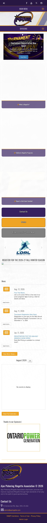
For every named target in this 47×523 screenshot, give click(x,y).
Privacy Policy (35, 516)
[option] (25, 244)
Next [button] (41, 247)
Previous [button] (5, 247)
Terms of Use (25, 516)
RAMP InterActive (13, 516)
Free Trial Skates (19, 293)
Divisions (23, 28)
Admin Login (23, 519)
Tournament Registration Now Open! (25, 314)
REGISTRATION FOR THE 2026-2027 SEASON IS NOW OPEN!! (26, 337)
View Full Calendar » (10, 414)
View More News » (9, 354)
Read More (23, 57)
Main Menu (23, 8)
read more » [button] (6, 302)
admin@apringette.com (12, 510)
